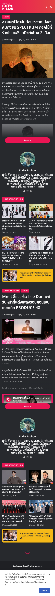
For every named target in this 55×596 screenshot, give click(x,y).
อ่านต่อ (27, 140)
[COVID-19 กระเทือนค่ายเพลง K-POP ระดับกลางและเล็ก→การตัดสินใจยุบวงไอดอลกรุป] (41, 211)
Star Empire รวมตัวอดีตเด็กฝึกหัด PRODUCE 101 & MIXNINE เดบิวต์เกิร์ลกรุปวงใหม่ (41, 256)
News (6, 16)
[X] (31, 191)
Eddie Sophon (27, 170)
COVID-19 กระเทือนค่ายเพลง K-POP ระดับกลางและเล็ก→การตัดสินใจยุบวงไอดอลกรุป (41, 224)
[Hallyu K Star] (7, 6)
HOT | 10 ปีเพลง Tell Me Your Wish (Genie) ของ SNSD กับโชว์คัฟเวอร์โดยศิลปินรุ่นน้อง (13, 256)
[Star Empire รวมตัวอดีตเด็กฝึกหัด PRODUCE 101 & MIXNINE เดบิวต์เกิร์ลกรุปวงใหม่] (41, 243)
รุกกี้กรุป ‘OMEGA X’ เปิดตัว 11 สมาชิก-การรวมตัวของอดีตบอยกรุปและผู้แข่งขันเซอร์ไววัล (14, 224)
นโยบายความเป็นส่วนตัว (24, 579)
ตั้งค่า (9, 585)
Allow (44, 590)
